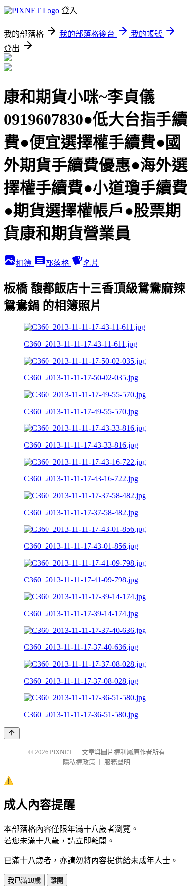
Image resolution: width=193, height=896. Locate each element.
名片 (91, 263)
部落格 (58, 263)
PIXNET (61, 752)
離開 (56, 880)
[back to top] (12, 733)
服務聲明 (117, 762)
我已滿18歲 (24, 880)
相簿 (25, 263)
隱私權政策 (79, 762)
